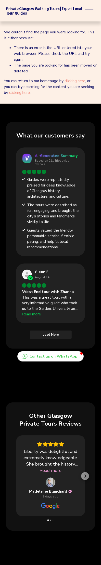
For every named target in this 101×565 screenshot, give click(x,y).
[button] (50, 356)
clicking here (74, 81)
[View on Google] (50, 482)
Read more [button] (50, 470)
